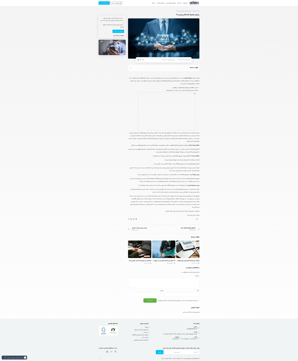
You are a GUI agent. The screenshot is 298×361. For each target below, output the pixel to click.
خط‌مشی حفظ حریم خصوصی (141, 340)
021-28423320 (193, 339)
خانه (198, 11)
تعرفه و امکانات (160, 3)
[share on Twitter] (140, 60)
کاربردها (179, 3)
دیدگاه (197, 276)
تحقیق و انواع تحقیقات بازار (188, 228)
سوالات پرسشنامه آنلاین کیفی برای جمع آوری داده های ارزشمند (187, 260)
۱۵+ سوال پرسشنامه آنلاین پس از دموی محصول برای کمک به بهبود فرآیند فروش (163, 260)
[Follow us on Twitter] (111, 351)
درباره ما (146, 332)
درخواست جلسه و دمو (119, 35)
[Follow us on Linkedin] (107, 351)
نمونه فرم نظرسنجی (171, 3)
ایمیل (161, 290)
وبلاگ (194, 11)
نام (198, 290)
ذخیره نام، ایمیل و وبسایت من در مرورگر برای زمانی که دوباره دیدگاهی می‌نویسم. (177, 300)
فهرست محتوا (194, 67)
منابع (153, 3)
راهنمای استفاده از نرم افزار (141, 330)
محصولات (185, 3)
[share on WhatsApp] (138, 60)
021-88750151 (185, 339)
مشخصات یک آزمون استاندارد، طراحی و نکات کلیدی (139, 260)
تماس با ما (145, 337)
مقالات (196, 219)
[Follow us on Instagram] (115, 351)
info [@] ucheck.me (192, 329)
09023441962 (175, 339)
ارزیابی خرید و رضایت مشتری (139, 228)
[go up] (100, 358)
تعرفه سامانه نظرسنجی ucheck (140, 335)
